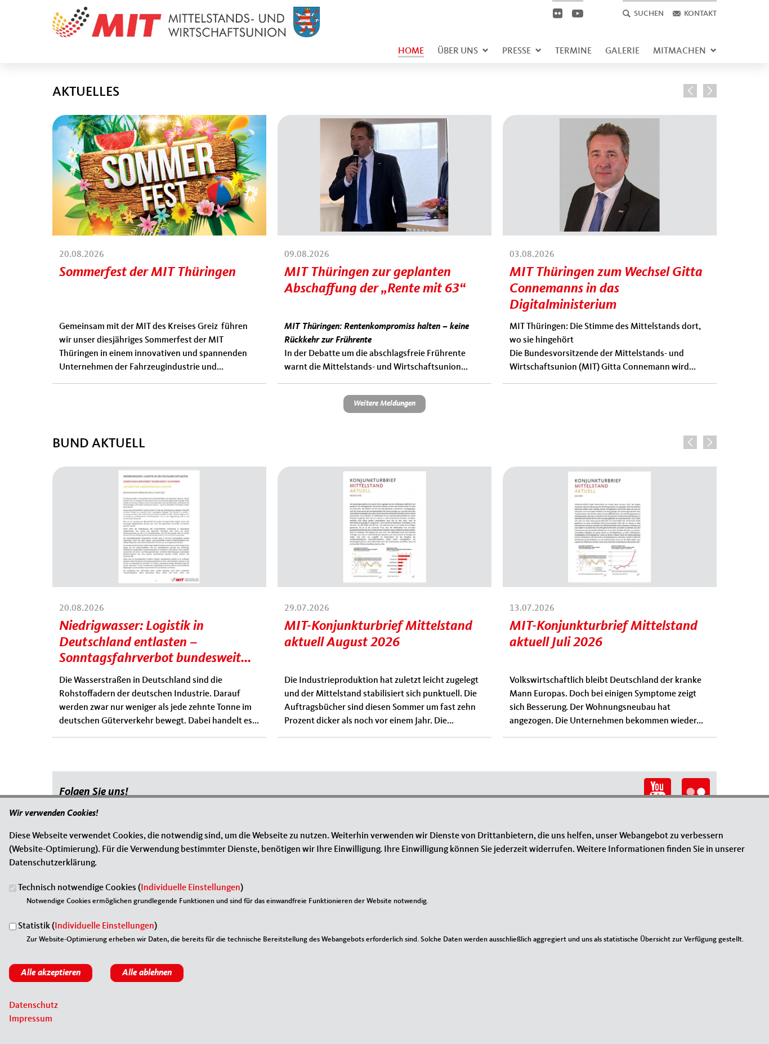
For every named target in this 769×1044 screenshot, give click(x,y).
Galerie (622, 51)
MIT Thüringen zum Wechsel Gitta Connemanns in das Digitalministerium (606, 289)
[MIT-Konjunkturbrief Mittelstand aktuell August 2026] (384, 473)
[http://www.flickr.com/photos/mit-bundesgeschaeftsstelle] (696, 784)
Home (411, 51)
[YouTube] (577, 13)
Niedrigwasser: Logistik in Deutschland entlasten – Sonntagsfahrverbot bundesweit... (155, 643)
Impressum (30, 1019)
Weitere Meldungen (384, 403)
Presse (516, 51)
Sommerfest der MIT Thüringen (147, 272)
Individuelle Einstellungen (190, 888)
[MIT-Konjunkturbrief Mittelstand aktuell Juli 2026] (610, 473)
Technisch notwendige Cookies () (130, 888)
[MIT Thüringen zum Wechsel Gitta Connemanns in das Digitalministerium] (610, 121)
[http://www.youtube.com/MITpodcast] (657, 784)
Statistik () (87, 926)
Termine (573, 51)
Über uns (457, 51)
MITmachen (679, 51)
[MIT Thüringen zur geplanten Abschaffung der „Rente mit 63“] (384, 121)
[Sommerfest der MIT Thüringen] (159, 121)
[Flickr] (557, 13)
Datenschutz (33, 1005)
